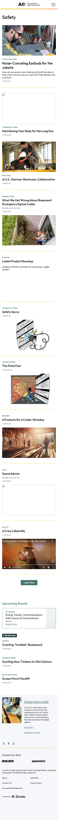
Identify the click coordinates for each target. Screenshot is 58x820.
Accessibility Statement (12, 788)
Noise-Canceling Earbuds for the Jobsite (27, 65)
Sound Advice (11, 473)
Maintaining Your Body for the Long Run (28, 131)
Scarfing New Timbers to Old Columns (27, 662)
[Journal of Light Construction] (29, 4)
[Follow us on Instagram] (13, 743)
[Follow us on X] (3, 743)
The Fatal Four (11, 366)
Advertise (34, 778)
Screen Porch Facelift (16, 678)
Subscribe (28, 727)
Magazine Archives (32, 732)
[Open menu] (53, 4)
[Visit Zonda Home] (14, 796)
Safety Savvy (10, 312)
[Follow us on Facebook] (8, 743)
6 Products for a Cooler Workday (23, 420)
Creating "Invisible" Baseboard (22, 645)
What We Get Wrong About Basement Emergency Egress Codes (27, 202)
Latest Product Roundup (17, 261)
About (4, 778)
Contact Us (7, 783)
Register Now (11, 624)
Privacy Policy (36, 783)
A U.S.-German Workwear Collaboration (28, 179)
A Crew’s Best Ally (13, 531)
